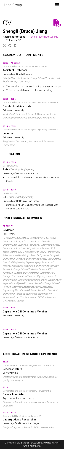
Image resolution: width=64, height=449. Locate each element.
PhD (5, 169)
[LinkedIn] (15, 46)
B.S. (5, 197)
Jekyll (57, 443)
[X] (4, 46)
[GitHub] (10, 46)
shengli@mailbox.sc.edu (44, 36)
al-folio (31, 446)
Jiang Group (12, 5)
